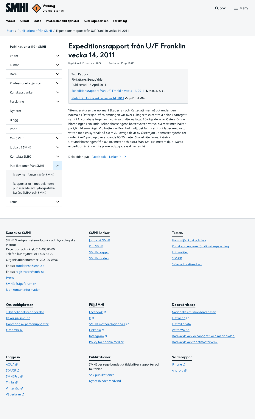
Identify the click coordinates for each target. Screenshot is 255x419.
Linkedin (115, 330)
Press (10, 278)
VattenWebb (180, 330)
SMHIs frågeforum (39, 283)
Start (10, 31)
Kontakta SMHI (20, 156)
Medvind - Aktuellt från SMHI (33, 175)
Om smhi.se (14, 330)
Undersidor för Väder (57, 55)
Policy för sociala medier (106, 342)
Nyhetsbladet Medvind (105, 381)
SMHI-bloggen (99, 252)
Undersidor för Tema (57, 201)
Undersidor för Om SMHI (57, 138)
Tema (14, 202)
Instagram (116, 336)
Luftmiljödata (181, 324)
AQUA (30, 364)
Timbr (30, 382)
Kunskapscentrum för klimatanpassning (200, 246)
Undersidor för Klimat (57, 64)
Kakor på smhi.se (18, 318)
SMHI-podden (99, 258)
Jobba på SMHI (20, 147)
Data (37, 21)
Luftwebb (198, 318)
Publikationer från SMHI (35, 31)
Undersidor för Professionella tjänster (57, 83)
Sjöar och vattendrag (187, 264)
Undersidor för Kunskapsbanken (57, 92)
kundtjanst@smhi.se (29, 266)
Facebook (99, 156)
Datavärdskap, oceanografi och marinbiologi (203, 336)
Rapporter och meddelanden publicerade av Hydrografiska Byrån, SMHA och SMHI (34, 188)
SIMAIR (177, 258)
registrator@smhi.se (29, 272)
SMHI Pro (32, 376)
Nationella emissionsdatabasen (194, 312)
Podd (13, 129)
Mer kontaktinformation (23, 290)
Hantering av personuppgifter (27, 324)
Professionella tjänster (62, 21)
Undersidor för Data (57, 74)
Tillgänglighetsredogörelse (25, 312)
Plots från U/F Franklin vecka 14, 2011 (99, 98)
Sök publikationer (101, 375)
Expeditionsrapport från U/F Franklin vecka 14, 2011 (109, 91)
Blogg (14, 120)
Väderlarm (33, 394)
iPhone (197, 364)
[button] (220, 8)
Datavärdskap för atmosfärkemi (194, 342)
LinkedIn (115, 156)
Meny (244, 8)
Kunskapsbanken (96, 21)
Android (197, 370)
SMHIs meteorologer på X (127, 324)
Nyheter (15, 111)
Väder (10, 21)
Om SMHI (17, 138)
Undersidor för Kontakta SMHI (57, 156)
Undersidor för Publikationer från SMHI (57, 165)
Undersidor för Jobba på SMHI (57, 147)
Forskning (120, 21)
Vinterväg (33, 388)
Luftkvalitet (180, 252)
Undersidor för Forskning (57, 101)
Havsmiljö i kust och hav (189, 240)
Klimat (24, 21)
